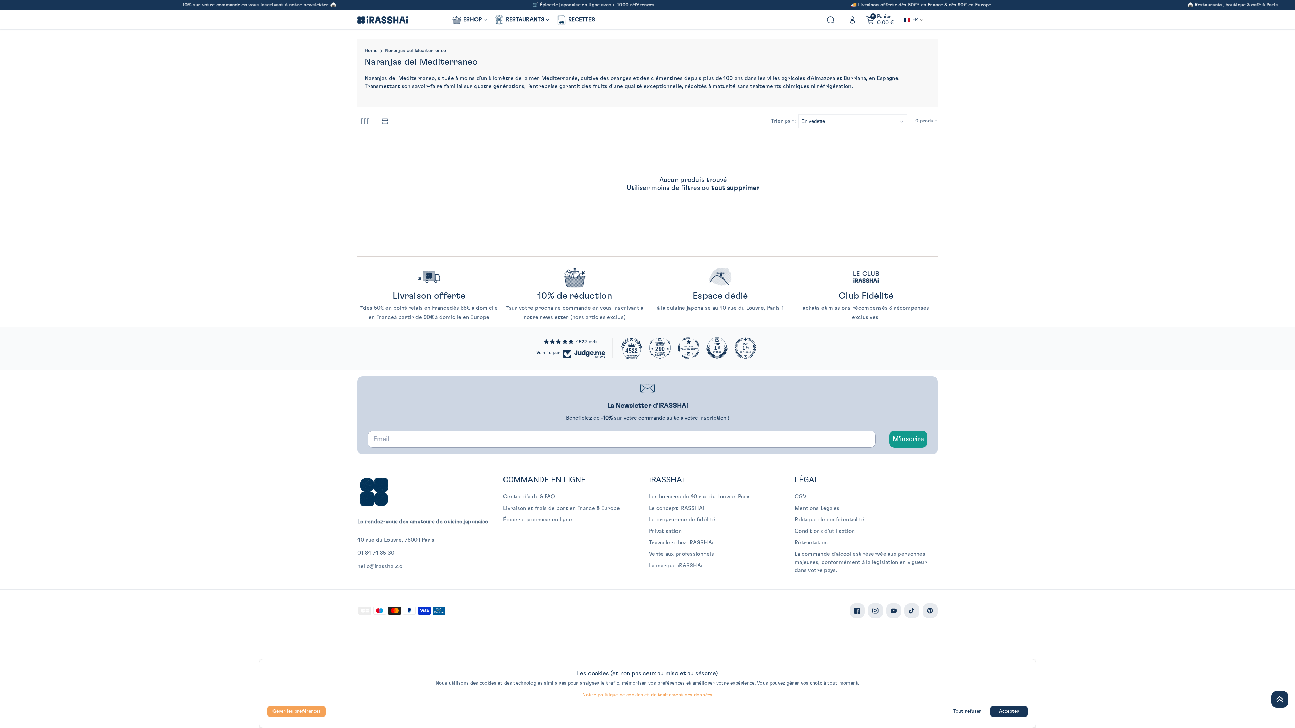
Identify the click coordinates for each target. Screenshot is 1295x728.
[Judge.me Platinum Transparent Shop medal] (688, 348)
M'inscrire (908, 439)
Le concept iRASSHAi (676, 508)
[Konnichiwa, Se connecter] (852, 19)
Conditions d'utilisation (825, 531)
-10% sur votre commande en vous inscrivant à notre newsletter (211, 5)
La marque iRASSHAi (675, 565)
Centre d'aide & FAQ (529, 496)
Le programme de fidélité (682, 519)
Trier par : (784, 121)
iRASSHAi (666, 479)
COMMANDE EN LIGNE (544, 479)
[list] (385, 121)
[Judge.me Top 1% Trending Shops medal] (745, 348)
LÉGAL (807, 479)
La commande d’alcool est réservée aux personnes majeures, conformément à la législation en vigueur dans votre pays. (861, 562)
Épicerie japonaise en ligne (537, 519)
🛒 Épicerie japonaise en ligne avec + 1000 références (549, 5)
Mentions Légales (817, 508)
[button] (469, 19)
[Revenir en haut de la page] (1279, 699)
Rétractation (811, 542)
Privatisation (665, 531)
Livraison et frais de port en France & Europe (561, 508)
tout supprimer (735, 188)
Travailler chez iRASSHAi (681, 542)
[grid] (365, 121)
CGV (800, 496)
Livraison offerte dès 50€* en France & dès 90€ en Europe (881, 5)
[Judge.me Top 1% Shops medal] (717, 348)
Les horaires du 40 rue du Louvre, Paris (700, 496)
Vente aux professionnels (681, 554)
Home (371, 50)
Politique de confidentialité (829, 519)
